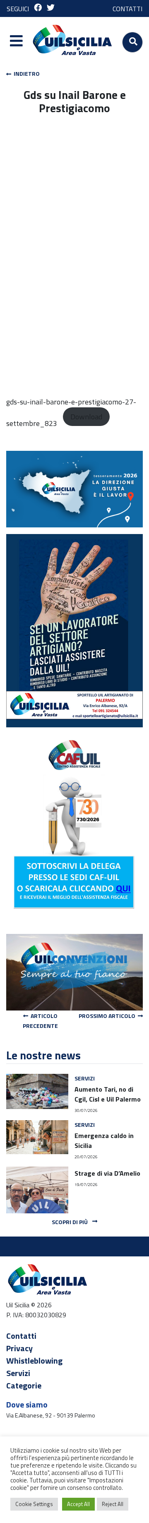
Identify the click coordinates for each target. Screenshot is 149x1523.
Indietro (25, 73)
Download (86, 416)
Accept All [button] (78, 1504)
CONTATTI (127, 9)
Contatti (21, 1335)
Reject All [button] (112, 1504)
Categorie (23, 1385)
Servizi (18, 1373)
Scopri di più (70, 1221)
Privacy (19, 1348)
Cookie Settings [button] (34, 1504)
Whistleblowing (34, 1360)
